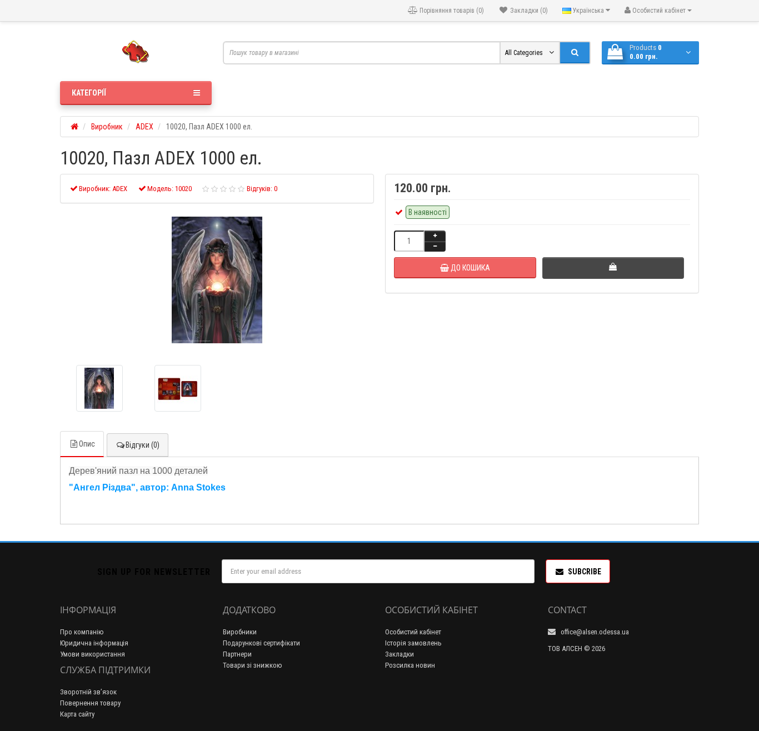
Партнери (237, 654)
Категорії (89, 92)
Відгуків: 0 (262, 188)
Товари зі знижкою (252, 665)
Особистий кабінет (413, 632)
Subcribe (584, 571)
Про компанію (82, 632)
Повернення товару (90, 703)
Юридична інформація (94, 643)
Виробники (240, 632)
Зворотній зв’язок (88, 692)
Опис (87, 443)
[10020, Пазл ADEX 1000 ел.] (217, 280)
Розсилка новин (410, 665)
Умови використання (92, 654)
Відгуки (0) (142, 444)
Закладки (399, 654)
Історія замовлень (413, 643)
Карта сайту (77, 714)
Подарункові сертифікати (261, 643)
